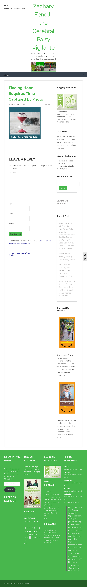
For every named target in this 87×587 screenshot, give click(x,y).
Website (12, 224)
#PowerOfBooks (74, 556)
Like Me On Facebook (62, 202)
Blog (45, 518)
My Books (47, 491)
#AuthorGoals (73, 553)
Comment (13, 173)
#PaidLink (72, 513)
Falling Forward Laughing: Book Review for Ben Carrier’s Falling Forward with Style (66, 270)
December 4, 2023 (74, 570)
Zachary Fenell (24, 104)
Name (11, 204)
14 (35, 531)
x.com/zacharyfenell (72, 502)
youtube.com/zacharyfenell (73, 469)
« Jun (26, 543)
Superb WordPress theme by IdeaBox (16, 583)
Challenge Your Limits (51, 494)
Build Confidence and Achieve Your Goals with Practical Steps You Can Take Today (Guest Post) (66, 243)
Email (11, 214)
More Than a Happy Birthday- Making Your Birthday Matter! (67, 256)
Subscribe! (10, 490)
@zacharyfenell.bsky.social (73, 491)
